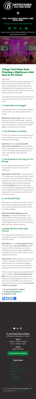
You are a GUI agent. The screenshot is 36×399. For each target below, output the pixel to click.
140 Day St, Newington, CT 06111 (18, 336)
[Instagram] (21, 328)
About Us (14, 363)
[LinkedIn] (18, 328)
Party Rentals (15, 377)
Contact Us (14, 366)
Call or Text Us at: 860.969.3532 (18, 24)
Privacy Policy (20, 391)
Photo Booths (15, 371)
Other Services (16, 379)
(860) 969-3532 (18, 349)
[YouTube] (14, 328)
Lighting (14, 374)
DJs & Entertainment (18, 369)
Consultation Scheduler (18, 353)
